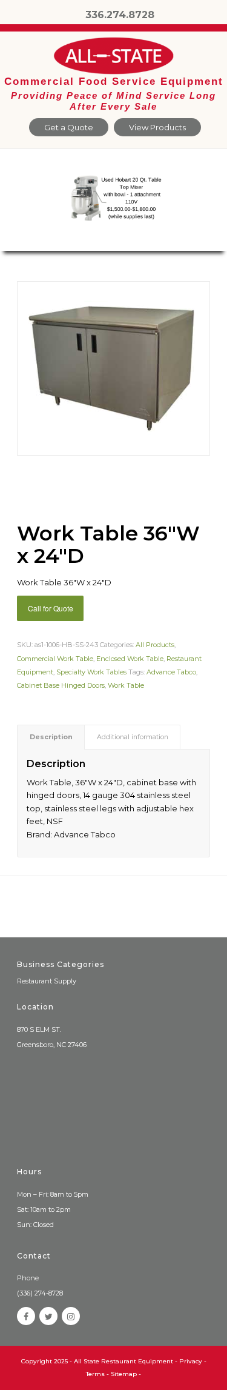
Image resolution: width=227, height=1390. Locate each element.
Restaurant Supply (46, 981)
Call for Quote (50, 608)
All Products (155, 644)
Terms (95, 1374)
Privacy (190, 1361)
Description (51, 737)
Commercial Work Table (55, 658)
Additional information (132, 737)
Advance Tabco (171, 672)
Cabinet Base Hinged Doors (61, 685)
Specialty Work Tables (91, 672)
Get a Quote (68, 127)
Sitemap (124, 1374)
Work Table (126, 685)
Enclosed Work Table (129, 658)
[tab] (51, 737)
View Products (157, 127)
